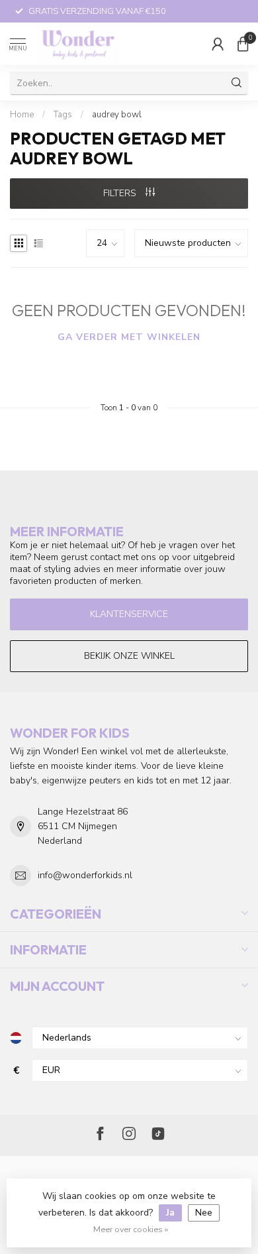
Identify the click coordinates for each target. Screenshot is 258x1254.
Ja (170, 1212)
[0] (242, 43)
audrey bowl (117, 115)
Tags (63, 115)
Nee (203, 1212)
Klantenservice (129, 614)
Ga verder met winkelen (129, 337)
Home (22, 115)
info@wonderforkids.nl (85, 875)
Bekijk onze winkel (129, 656)
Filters (121, 193)
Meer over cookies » (130, 1229)
